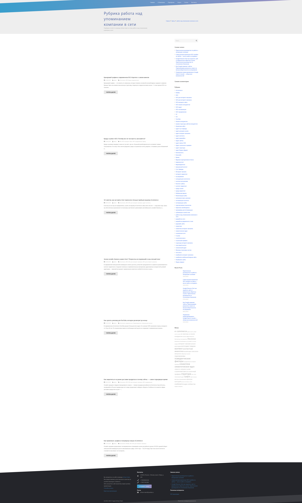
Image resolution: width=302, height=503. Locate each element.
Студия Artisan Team (117, 501)
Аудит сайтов (179, 140)
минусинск (178, 354)
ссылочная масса (180, 238)
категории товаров (188, 346)
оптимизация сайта (181, 203)
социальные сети (180, 233)
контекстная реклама (182, 181)
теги (195, 374)
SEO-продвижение (137, 141)
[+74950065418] (138, 480)
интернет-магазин (184, 344)
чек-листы (179, 252)
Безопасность (179, 152)
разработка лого (180, 219)
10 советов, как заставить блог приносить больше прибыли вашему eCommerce (131, 200)
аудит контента (146, 203)
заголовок (194, 341)
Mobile (127, 443)
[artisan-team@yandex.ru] (138, 492)
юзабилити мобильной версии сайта (186, 257)
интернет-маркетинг (181, 174)
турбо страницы (193, 377)
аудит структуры (180, 148)
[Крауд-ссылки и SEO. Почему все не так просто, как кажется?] (136, 118)
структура (186, 373)
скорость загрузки (180, 369)
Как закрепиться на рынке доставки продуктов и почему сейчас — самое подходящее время (136, 379)
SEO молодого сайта (127, 141)
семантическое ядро (181, 231)
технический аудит (181, 247)
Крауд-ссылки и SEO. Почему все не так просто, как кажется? (124, 139)
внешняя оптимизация (180, 341)
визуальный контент (147, 323)
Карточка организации (110, 491)
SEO (127, 80)
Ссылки (178, 236)
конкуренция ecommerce (183, 179)
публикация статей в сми (183, 212)
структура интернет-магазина (184, 243)
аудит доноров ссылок (182, 131)
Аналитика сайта (180, 126)
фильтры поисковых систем (186, 381)
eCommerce (122, 80)
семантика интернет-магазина (184, 228)
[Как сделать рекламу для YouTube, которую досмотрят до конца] (136, 300)
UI (176, 114)
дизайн (190, 341)
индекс (176, 344)
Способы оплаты (108, 488)
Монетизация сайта (181, 195)
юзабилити (179, 384)
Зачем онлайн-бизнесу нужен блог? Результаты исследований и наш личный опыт (132, 259)
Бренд (129, 80)
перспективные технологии (183, 205)
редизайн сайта (180, 224)
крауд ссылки (179, 188)
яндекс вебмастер (189, 384)
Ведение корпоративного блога (185, 160)
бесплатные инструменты (181, 339)
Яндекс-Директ (180, 262)
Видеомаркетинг (137, 323)
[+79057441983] (138, 482)
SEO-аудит (179, 107)
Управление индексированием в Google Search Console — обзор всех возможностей (187, 74)
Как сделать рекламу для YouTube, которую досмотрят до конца (125, 320)
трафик (187, 376)
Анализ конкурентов (181, 121)
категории (178, 346)
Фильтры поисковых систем (183, 250)
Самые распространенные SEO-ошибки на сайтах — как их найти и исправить (187, 55)
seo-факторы (185, 334)
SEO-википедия (174, 494)
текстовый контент (181, 245)
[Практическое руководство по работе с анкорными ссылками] (178, 273)
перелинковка (180, 356)
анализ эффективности (188, 336)
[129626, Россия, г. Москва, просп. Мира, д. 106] (138, 476)
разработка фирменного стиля (184, 221)
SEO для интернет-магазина (135, 203)
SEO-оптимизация (181, 109)
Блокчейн (178, 155)
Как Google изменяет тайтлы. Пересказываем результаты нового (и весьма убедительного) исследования (186, 68)
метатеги (195, 351)
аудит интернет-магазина (183, 133)
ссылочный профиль (181, 240)
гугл (187, 341)
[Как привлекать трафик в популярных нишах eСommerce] (136, 420)
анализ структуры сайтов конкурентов (186, 124)
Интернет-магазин (181, 171)
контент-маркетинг (181, 186)
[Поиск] (196, 40)
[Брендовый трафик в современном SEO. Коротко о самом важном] (136, 57)
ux (189, 334)
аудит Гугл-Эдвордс (181, 128)
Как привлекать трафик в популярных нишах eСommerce (123, 441)
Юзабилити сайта (181, 259)
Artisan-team (126, 477)
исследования (180, 176)
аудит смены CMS (181, 143)
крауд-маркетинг (180, 191)
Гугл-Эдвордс (179, 169)
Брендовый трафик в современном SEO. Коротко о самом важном (126, 77)
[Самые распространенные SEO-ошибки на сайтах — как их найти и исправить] (178, 282)
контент (179, 348)
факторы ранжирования (181, 379)
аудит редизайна (180, 138)
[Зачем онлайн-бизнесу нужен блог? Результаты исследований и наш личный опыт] (136, 239)
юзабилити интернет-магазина (184, 255)
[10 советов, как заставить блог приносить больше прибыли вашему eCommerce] (136, 179)
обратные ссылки (186, 354)
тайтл (192, 374)
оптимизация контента (182, 200)
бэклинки (192, 338)
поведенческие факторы (182, 360)
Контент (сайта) (180, 183)
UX (176, 116)
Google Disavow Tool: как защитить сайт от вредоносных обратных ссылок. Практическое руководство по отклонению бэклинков (187, 61)
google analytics (190, 331)
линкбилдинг (188, 351)
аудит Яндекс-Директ (182, 150)
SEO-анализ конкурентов (183, 104)
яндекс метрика (178, 386)
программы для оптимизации (184, 210)
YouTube (178, 119)
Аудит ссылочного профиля (183, 145)
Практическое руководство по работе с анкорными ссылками (187, 51)
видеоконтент (135, 80)
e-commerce (181, 331)
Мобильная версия (181, 193)
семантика (179, 226)
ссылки (188, 369)
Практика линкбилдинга (182, 207)
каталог (193, 344)
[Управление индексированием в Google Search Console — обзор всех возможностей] (178, 317)
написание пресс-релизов (183, 198)
